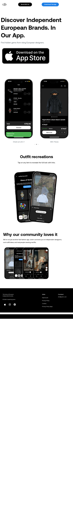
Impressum (45, 297)
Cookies (44, 303)
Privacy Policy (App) (47, 306)
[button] (3, 110)
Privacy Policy (45, 300)
